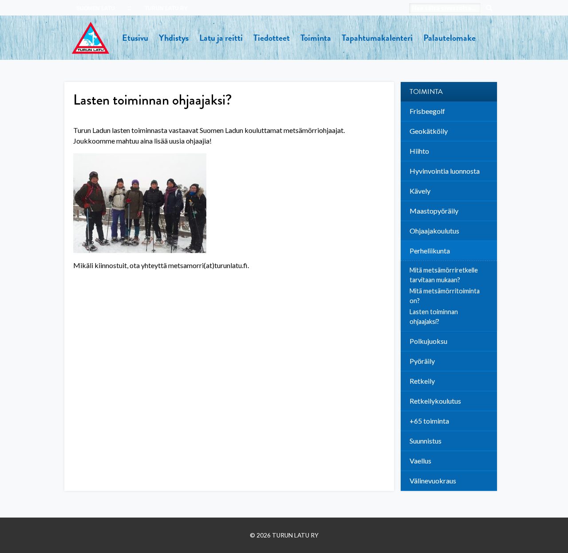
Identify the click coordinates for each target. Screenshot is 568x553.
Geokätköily (429, 131)
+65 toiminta (429, 421)
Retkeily (422, 381)
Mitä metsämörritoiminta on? (445, 295)
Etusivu (135, 37)
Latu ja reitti (221, 37)
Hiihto (419, 151)
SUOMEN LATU (95, 8)
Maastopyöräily (434, 210)
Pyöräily (422, 361)
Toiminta (315, 37)
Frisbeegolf (427, 111)
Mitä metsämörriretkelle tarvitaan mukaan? (444, 275)
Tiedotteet (271, 37)
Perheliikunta (430, 250)
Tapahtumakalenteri (377, 37)
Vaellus (420, 460)
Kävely (420, 191)
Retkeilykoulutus (435, 401)
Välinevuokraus (433, 480)
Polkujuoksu (428, 341)
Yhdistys (174, 37)
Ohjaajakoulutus (434, 230)
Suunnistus (426, 440)
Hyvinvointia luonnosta (445, 171)
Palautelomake (449, 37)
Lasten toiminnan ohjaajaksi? (434, 316)
